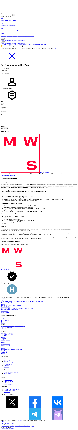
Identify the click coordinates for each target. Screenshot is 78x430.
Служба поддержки (9, 384)
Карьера (8, 428)
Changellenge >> (5, 350)
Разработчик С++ (5, 344)
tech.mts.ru (3, 175)
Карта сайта (7, 365)
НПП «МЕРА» (4, 334)
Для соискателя (8, 380)
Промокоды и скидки (9, 374)
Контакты (6, 367)
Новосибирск (14, 309)
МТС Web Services (44, 172)
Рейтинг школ (7, 373)
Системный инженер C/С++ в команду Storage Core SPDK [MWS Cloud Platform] (22, 301)
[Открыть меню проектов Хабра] (1, 13)
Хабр (2, 428)
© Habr (2, 421)
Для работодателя (8, 381)
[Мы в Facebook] (34, 407)
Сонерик (3, 345)
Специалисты (9, 44)
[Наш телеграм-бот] (57, 419)
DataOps (3, 318)
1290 (10, 420)
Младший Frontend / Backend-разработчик (11, 349)
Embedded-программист (7, 333)
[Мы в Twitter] (12, 407)
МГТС (2, 320)
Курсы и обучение (17, 44)
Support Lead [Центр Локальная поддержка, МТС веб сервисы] (17, 308)
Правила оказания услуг (10, 390)
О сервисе (6, 358)
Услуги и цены (7, 360)
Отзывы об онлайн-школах (11, 372)
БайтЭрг (3, 340)
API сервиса (7, 382)
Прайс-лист (7, 392)
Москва (13, 302)
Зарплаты (39, 44)
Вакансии (3, 44)
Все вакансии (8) (10, 175)
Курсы (12, 428)
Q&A (4, 428)
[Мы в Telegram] (34, 419)
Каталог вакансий (8, 362)
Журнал (44, 44)
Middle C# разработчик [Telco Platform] (11, 305)
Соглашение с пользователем (11, 389)
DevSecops (3, 338)
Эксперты (24, 44)
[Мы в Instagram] (12, 419)
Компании (30, 44)
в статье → (55, 48)
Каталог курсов (8, 364)
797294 (20, 420)
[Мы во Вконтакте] (57, 407)
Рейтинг (35, 44)
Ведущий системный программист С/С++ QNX (13, 326)
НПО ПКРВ (4, 327)
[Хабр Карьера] (6, 15)
